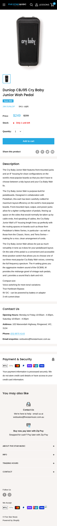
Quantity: (7, 131)
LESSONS (44, 5)
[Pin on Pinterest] (42, 152)
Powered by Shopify (11, 520)
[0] (52, 4)
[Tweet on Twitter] (47, 152)
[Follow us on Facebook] (4, 495)
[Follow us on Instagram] (9, 495)
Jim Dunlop (9, 106)
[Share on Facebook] (37, 152)
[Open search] (31, 4)
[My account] (36, 4)
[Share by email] (52, 152)
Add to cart (28, 141)
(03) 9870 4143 (17, 333)
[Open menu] (4, 5)
